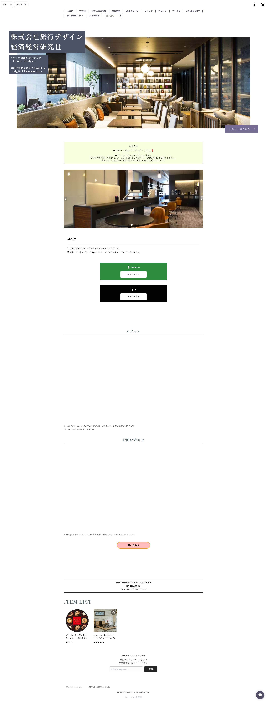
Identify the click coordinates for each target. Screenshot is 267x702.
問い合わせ (133, 545)
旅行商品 (116, 11)
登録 (151, 669)
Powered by (130, 697)
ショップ (148, 11)
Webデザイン (132, 11)
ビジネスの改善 (99, 11)
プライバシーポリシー (75, 687)
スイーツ (162, 11)
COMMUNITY (193, 11)
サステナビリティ (75, 15)
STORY (82, 11)
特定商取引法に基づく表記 (99, 687)
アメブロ (176, 11)
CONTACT (94, 15)
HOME (70, 11)
